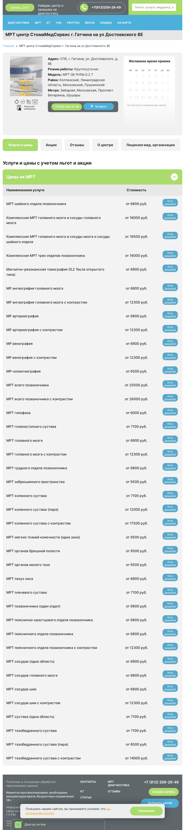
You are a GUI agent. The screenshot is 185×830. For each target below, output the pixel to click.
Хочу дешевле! (170, 202)
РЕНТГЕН (73, 22)
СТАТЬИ (85, 797)
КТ (48, 22)
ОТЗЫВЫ (114, 791)
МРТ (38, 22)
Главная (8, 46)
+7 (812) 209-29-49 (66, 106)
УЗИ (58, 22)
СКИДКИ (106, 22)
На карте (100, 106)
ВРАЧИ (89, 22)
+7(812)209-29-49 (106, 7)
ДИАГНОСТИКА (18, 22)
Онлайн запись (163, 792)
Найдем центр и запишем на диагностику (50, 9)
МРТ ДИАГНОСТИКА (118, 783)
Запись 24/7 (19, 7)
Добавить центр (160, 803)
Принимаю (146, 811)
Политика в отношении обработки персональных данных (31, 783)
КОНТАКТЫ (88, 781)
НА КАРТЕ (124, 22)
